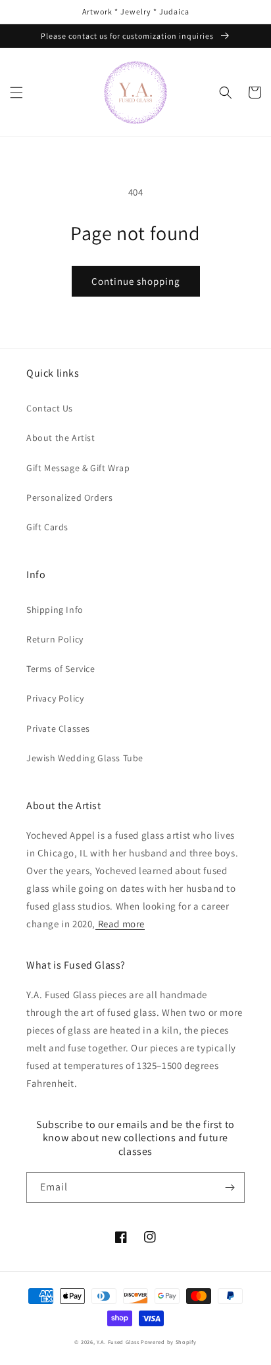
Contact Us (49, 408)
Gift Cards (47, 527)
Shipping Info (55, 610)
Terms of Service (60, 669)
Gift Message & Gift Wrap (78, 468)
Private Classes (58, 728)
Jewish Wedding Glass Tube (84, 758)
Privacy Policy (55, 698)
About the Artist (60, 438)
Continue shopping (135, 281)
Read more (120, 923)
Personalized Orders (69, 497)
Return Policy (55, 639)
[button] (16, 92)
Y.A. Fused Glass (118, 1341)
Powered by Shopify (169, 1341)
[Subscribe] (229, 1187)
